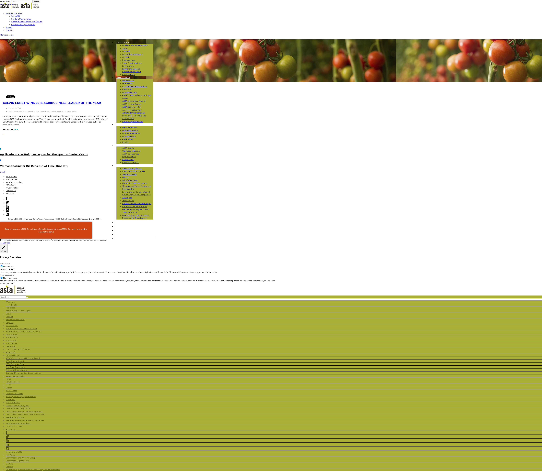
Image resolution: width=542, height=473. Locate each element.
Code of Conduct (130, 162)
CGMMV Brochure (14, 426)
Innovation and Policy (132, 54)
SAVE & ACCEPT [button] (7, 283)
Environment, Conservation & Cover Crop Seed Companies (33, 469)
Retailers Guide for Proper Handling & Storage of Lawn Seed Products (135, 209)
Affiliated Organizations (133, 113)
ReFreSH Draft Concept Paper (136, 203)
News (119, 124)
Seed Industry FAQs (15, 417)
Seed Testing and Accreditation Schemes (25, 420)
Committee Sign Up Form (23, 24)
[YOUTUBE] (118, 230)
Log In (14, 305)
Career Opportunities (132, 121)
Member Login (7, 35)
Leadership (127, 83)
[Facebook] (6, 199)
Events (120, 145)
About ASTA (123, 77)
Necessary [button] (5, 263)
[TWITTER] (118, 234)
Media (125, 142)
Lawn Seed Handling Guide (18, 408)
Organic (126, 57)
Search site (5, 1)
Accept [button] (103, 240)
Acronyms (127, 198)
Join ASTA (15, 16)
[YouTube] (7, 207)
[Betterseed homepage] (20, 8)
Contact (9, 30)
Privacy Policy (12, 188)
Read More (5, 243)
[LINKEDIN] (118, 226)
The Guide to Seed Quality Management (24, 411)
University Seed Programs (134, 183)
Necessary (8, 266)
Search (36, 1)
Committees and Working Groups (26, 22)
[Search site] (1, 37)
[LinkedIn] (7, 214)
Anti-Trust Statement (132, 110)
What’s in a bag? (130, 180)
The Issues (122, 42)
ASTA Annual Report (131, 104)
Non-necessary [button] (7, 275)
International (11, 334)
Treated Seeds (129, 174)
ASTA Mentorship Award (133, 101)
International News (131, 133)
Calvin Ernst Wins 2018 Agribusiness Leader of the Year (52, 103)
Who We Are (128, 80)
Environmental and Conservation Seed (23, 331)
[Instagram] (7, 210)
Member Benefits (14, 13)
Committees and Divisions (134, 86)
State (125, 48)
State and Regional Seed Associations (23, 373)
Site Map (10, 193)
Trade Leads (128, 200)
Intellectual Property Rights (135, 45)
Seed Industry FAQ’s (132, 168)
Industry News (129, 136)
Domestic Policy (130, 130)
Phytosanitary (128, 60)
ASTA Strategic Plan (131, 107)
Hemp (125, 177)
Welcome (10, 302)
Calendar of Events (131, 151)
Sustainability (128, 74)
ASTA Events (128, 148)
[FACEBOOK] (117, 238)
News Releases (129, 127)
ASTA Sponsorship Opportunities (21, 396)
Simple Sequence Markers (18, 423)
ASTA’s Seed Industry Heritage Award (23, 358)
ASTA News (127, 139)
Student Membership (21, 19)
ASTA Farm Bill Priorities (133, 171)
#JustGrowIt (128, 159)
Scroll (2, 172)
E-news (9, 27)
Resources (122, 165)
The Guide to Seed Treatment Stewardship (25, 414)
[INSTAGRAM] (118, 222)
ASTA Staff (127, 89)
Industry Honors (129, 92)
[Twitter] (7, 203)
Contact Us (11, 190)
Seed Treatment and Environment (21, 328)
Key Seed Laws (13, 402)
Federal (126, 51)
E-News (9, 464)
